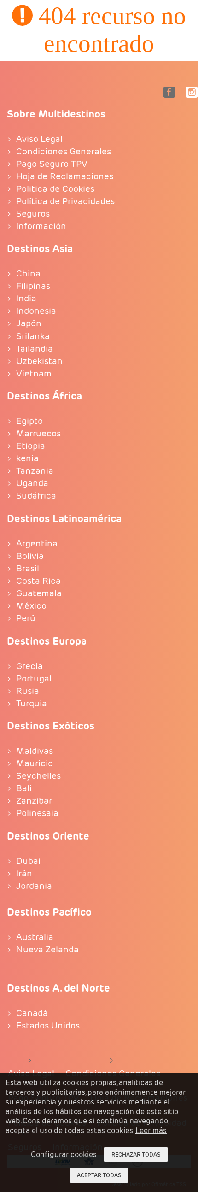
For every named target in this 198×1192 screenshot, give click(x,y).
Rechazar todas (135, 1154)
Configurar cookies (64, 1154)
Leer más (151, 1130)
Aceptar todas (99, 1175)
